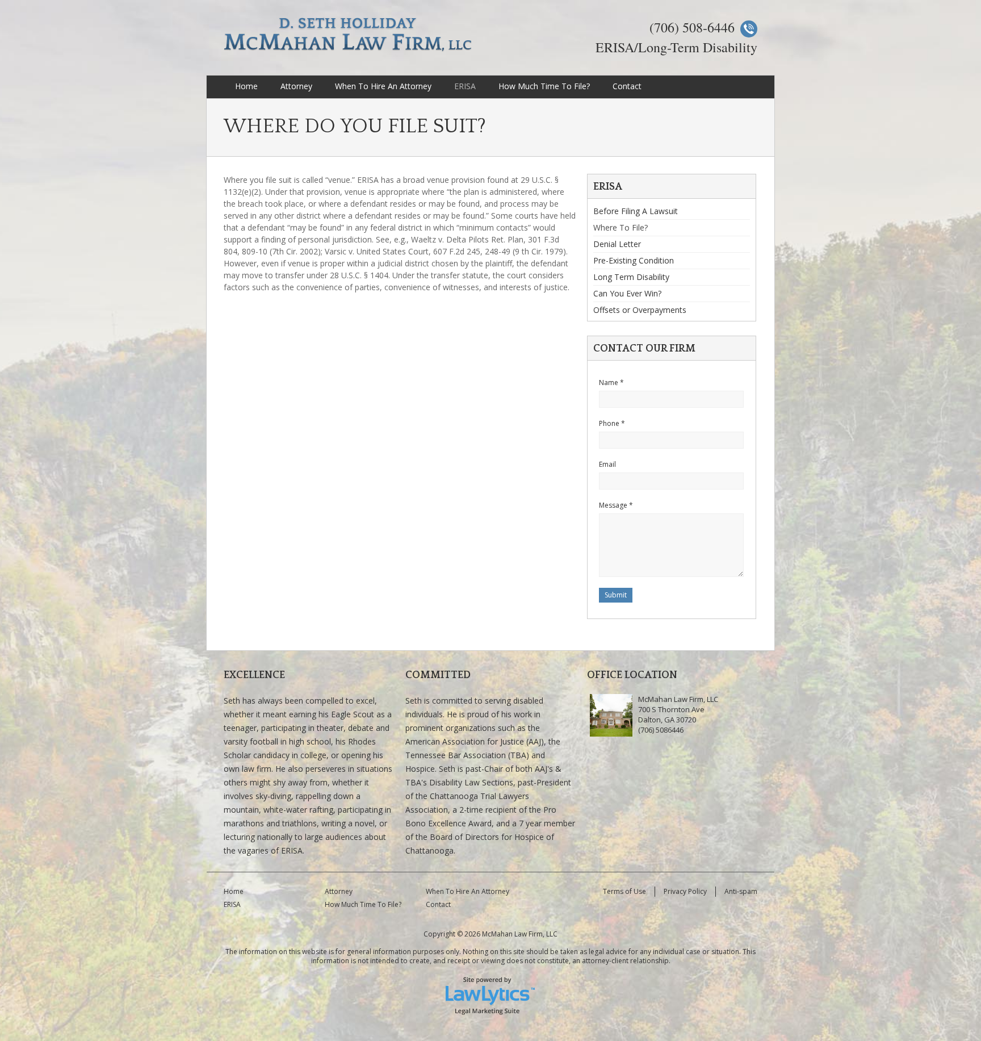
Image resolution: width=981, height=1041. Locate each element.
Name (611, 382)
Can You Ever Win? (627, 293)
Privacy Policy (685, 891)
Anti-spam (740, 891)
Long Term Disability (631, 276)
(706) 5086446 (661, 730)
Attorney (296, 86)
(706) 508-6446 (692, 27)
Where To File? (620, 227)
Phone (612, 423)
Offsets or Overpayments (639, 309)
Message (616, 505)
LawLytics (490, 995)
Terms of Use (624, 891)
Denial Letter (617, 244)
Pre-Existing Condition (633, 260)
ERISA (465, 86)
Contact (627, 86)
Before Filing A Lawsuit (635, 211)
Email (607, 464)
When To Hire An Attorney (383, 86)
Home (246, 86)
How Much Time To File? (544, 86)
